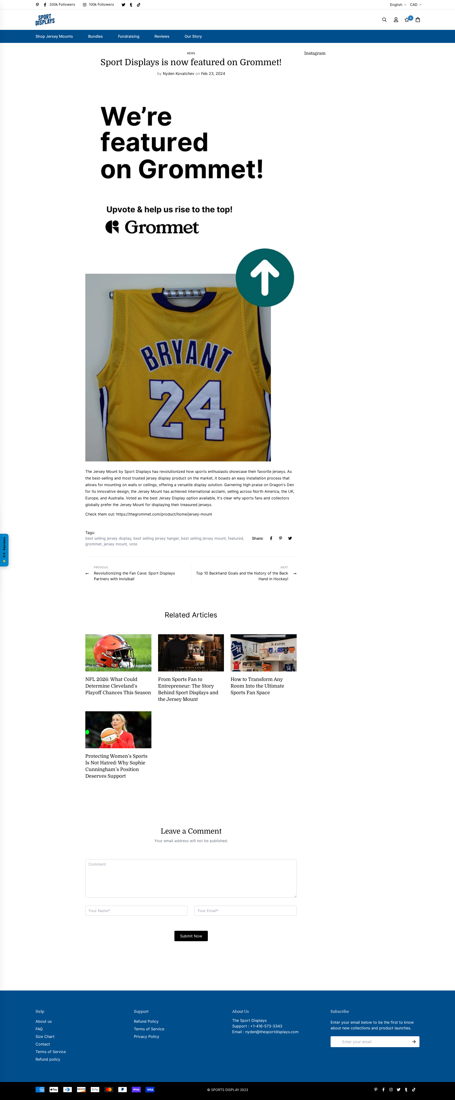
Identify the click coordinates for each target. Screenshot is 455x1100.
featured (235, 538)
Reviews (162, 36)
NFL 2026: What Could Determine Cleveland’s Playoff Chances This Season (118, 686)
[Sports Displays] (45, 19)
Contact (43, 1044)
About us (44, 1021)
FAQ (39, 1029)
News (191, 53)
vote (133, 544)
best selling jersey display (108, 538)
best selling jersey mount (203, 538)
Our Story (193, 36)
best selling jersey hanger (156, 538)
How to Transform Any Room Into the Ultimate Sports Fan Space (257, 686)
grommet (93, 544)
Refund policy (48, 1059)
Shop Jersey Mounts (54, 36)
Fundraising (128, 36)
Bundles (95, 36)
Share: (258, 538)
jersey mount (115, 544)
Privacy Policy (146, 1036)
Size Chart (45, 1036)
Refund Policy (146, 1021)
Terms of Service (51, 1051)
